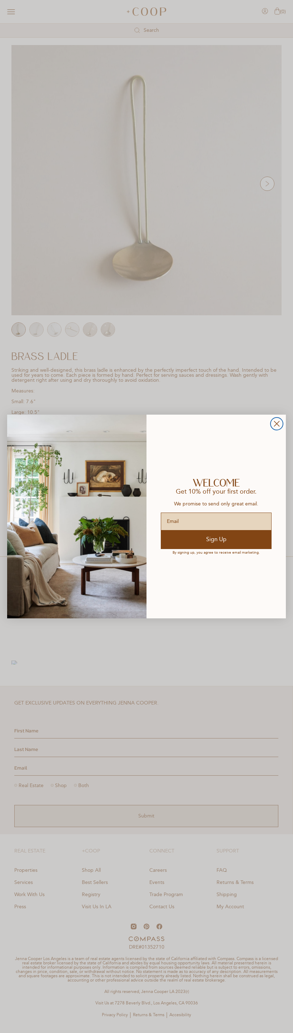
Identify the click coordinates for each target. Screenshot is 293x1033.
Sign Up (216, 540)
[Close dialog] (276, 423)
